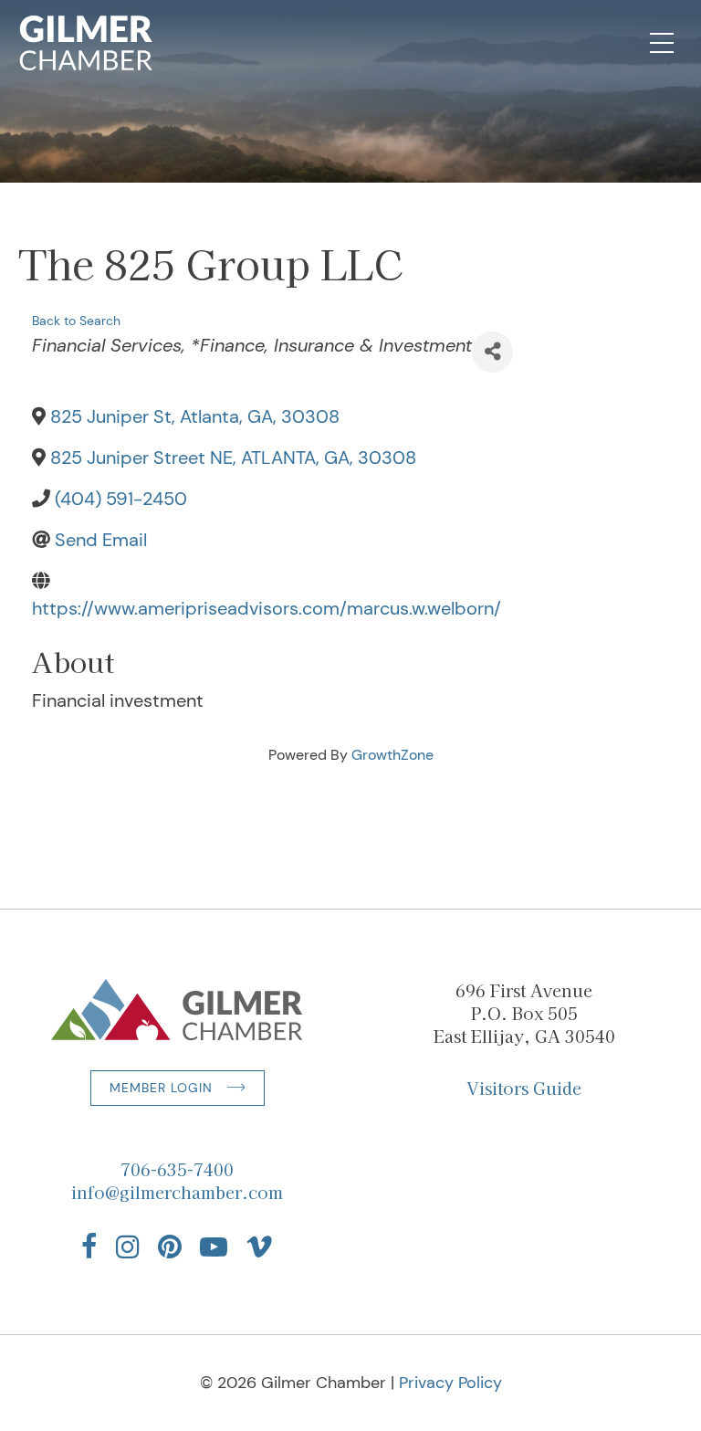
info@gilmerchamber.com (177, 1192)
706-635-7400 (177, 1169)
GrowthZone (392, 754)
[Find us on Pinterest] (170, 1246)
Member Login (161, 1087)
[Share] (492, 352)
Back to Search (76, 320)
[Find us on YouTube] (213, 1246)
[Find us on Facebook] (89, 1246)
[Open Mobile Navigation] (662, 43)
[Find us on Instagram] (128, 1246)
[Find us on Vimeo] (259, 1246)
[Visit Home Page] (86, 43)
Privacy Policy (450, 1383)
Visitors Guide (523, 1088)
